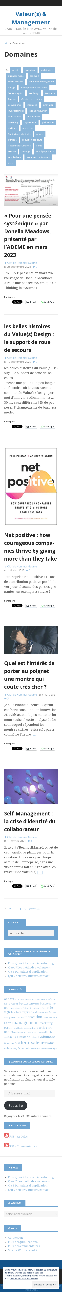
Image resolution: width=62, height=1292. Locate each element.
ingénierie (32, 104)
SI (17, 1037)
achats (9, 999)
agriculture (30, 69)
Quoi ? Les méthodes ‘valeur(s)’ (29, 967)
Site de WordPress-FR (22, 1250)
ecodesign (34, 93)
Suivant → (32, 909)
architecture (47, 69)
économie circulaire (40, 1049)
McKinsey (9, 1028)
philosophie (48, 122)
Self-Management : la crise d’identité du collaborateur (30, 821)
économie (50, 93)
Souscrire (16, 1105)
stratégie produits (45, 151)
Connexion (15, 1237)
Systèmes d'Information (38, 157)
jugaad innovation (38, 110)
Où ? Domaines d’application (27, 971)
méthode (18, 1028)
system (34, 1037)
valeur (22, 1042)
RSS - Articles (18, 1136)
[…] (34, 734)
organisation (30, 122)
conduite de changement (41, 81)
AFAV (43, 999)
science (12, 151)
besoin (23, 1003)
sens (12, 1036)
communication (15, 81)
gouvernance (14, 104)
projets (39, 134)
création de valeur (30, 1008)
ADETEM (19, 999)
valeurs (38, 1043)
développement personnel (34, 87)
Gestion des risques (31, 99)
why (15, 1049)
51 (19, 909)
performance (20, 1032)
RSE (51, 1032)
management (33, 116)
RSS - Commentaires (23, 1146)
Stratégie (25, 151)
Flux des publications (23, 1242)
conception (14, 1008)
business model (16, 75)
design (11, 87)
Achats (15, 69)
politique (12, 128)
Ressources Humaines (19, 145)
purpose (12, 139)
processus (27, 128)
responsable (42, 1032)
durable (14, 1012)
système (44, 1037)
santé (39, 145)
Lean (7, 1023)
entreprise (25, 1012)
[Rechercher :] (31, 933)
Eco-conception (15, 93)
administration (32, 999)
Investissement (15, 110)
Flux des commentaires (24, 1246)
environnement (40, 1012)
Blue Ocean (34, 1004)
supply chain (14, 157)
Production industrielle (19, 134)
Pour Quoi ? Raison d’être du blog (31, 963)
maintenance (14, 116)
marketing (13, 122)
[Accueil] (6, 43)
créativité (44, 1008)
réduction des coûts (32, 139)
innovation (48, 104)
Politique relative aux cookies (24, 1279)
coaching (34, 75)
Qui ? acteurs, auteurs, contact (28, 975)
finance (12, 99)
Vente (11, 163)
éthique (53, 1049)
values (8, 1048)
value (50, 1043)
